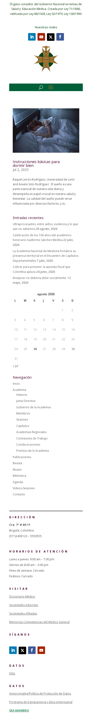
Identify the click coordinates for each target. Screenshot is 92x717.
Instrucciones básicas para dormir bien (36, 163)
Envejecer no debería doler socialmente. (40, 278)
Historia (21, 395)
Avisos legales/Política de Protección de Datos (40, 694)
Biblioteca (19, 476)
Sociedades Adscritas (23, 605)
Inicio (16, 384)
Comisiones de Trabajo (32, 438)
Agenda (18, 482)
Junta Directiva (25, 401)
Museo (17, 470)
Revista (17, 463)
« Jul (15, 366)
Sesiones (22, 420)
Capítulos (22, 426)
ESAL (12, 673)
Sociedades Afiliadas (23, 614)
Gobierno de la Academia (33, 407)
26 (35, 349)
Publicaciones (22, 457)
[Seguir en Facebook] (60, 37)
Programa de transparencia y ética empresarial (40, 702)
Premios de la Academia (32, 451)
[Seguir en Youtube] (41, 37)
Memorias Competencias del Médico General (39, 622)
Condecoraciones (28, 445)
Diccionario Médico (22, 597)
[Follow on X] (50, 37)
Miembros (23, 413)
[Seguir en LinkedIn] (32, 37)
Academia (19, 390)
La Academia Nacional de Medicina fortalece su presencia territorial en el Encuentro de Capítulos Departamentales (45, 256)
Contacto (19, 494)
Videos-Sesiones (24, 488)
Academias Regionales (31, 432)
